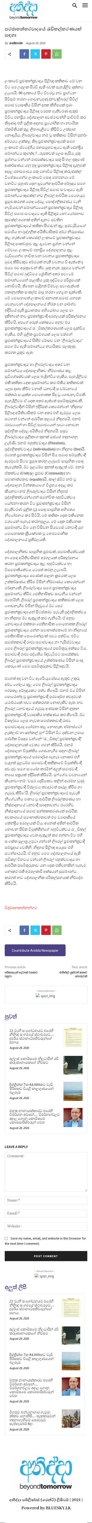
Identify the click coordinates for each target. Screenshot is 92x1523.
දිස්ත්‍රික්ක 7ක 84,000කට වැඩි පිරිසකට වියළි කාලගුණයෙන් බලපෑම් (31, 1088)
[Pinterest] (46, 54)
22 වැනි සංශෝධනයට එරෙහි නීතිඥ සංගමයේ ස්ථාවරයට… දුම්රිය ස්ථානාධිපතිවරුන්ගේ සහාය (31, 1036)
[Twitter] (35, 54)
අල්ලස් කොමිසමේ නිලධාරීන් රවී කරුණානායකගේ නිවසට (34, 1061)
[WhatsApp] (57, 54)
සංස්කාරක (16, 43)
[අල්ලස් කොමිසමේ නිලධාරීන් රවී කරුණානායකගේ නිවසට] (73, 1065)
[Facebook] (24, 54)
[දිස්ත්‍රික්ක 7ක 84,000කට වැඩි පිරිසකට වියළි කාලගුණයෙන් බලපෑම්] (73, 1091)
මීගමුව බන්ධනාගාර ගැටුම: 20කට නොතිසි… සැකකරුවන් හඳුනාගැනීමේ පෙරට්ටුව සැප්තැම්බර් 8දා (32, 1418)
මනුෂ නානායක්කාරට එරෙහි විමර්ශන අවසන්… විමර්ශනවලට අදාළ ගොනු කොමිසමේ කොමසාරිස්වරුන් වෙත (34, 1116)
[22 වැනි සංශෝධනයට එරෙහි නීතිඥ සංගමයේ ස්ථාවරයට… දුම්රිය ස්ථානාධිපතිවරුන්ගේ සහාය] (73, 1037)
